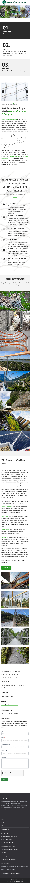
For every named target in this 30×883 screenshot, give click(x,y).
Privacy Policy (10, 881)
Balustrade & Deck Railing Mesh (9, 859)
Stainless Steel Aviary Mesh (8, 846)
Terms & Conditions (19, 881)
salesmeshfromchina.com (13, 873)
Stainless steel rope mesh (9, 119)
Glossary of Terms (5, 829)
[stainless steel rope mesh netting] (14, 92)
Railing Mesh (5, 529)
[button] (3, 91)
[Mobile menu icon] (28, 3)
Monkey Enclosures (7, 856)
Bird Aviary (4, 516)
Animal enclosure (6, 506)
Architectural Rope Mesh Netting (9, 836)
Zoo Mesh (3, 852)
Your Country (4, 750)
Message (4, 757)
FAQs (2, 819)
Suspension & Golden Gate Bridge (9, 849)
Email (3, 737)
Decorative (4, 537)
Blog (2, 822)
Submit (4, 779)
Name (3, 731)
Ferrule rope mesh (14, 156)
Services (3, 816)
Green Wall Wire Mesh (15, 420)
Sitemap (3, 825)
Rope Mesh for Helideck (15, 440)
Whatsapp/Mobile (6, 744)
